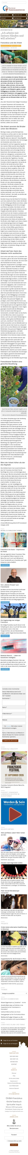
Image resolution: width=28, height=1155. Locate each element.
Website (4, 720)
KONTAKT (3, 18)
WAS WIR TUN (18, 15)
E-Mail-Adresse (7, 713)
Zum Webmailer (14, 1086)
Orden (9, 1098)
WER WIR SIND (4, 15)
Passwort (14, 1135)
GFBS (13, 1107)
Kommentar (6, 698)
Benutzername (14, 1128)
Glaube (15, 1109)
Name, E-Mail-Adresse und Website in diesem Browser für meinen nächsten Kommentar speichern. (13, 735)
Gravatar (8, 726)
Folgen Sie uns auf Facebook (10, 1040)
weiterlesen (4, 955)
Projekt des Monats (16, 1111)
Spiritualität (18, 1107)
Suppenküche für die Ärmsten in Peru (13, 959)
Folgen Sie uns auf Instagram (10, 1043)
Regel (19, 45)
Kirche (9, 1101)
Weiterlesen (11, 859)
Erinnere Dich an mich (14, 1141)
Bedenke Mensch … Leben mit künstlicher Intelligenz (11, 656)
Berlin (22, 1111)
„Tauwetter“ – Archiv (20, 1002)
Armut (10, 1111)
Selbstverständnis (5, 47)
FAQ (14, 1076)
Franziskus (14, 45)
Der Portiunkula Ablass (18, 1014)
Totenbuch (17, 1101)
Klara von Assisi (15, 1012)
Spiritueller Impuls (14, 1104)
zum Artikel (5, 565)
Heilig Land (20, 1109)
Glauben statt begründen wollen (11, 863)
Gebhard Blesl (5, 1012)
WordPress (17, 1152)
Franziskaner (14, 8)
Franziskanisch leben (6, 45)
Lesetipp (7, 1111)
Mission (8, 1107)
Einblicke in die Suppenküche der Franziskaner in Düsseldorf (12, 1007)
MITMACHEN (18, 18)
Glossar (14, 1073)
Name (4, 707)
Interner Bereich (14, 1088)
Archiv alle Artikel (14, 1078)
